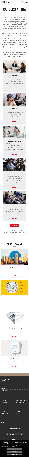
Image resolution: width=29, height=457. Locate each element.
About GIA (3, 395)
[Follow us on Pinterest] (19, 434)
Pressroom (3, 409)
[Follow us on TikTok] (22, 434)
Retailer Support (4, 402)
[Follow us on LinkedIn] (10, 434)
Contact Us (18, 413)
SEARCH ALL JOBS (14, 225)
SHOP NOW (14, 366)
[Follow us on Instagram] (7, 434)
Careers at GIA (18, 404)
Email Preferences (4, 422)
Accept (14, 451)
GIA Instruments (4, 400)
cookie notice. (22, 443)
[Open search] (22, 2)
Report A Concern (19, 409)
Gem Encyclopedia (4, 386)
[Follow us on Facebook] (16, 434)
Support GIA (18, 411)
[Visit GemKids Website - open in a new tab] (14, 439)
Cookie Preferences (4, 424)
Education (3, 388)
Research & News (4, 390)
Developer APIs (18, 415)
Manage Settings (14, 449)
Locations (17, 407)
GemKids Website (4, 411)
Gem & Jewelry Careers (20, 402)
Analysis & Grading (4, 392)
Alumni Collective (4, 413)
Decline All (14, 454)
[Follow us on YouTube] (13, 434)
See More (14, 88)
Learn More (14, 275)
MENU (26, 2)
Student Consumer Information (21, 400)
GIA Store (3, 404)
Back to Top (15, 374)
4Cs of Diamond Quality (5, 419)
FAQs (2, 407)
